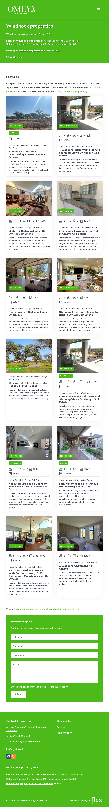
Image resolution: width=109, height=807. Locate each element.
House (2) (55, 50)
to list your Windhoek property (71, 91)
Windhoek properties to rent (32, 50)
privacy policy (60, 686)
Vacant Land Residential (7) (61, 44)
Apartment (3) (58, 40)
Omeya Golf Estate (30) (38, 34)
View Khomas (14, 57)
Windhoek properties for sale (33, 40)
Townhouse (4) (38, 44)
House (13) (73, 40)
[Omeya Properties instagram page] (13, 756)
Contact (61, 727)
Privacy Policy (64, 732)
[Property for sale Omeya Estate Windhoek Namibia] (21, 9)
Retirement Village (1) (17, 44)
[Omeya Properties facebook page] (8, 756)
